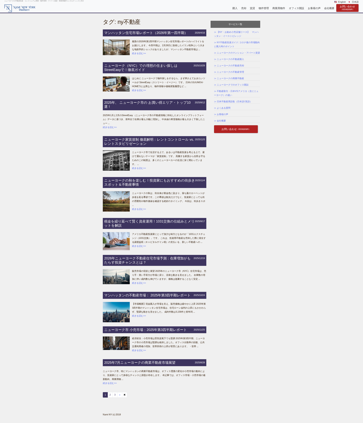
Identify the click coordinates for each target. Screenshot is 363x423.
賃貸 (252, 8)
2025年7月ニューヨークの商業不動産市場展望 (139, 362)
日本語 (355, 2)
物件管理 (264, 8)
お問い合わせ (347, 7)
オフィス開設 (296, 8)
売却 (243, 8)
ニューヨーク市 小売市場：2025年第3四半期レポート (145, 330)
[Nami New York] (20, 8)
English (342, 2)
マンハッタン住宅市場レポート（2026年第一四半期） (146, 33)
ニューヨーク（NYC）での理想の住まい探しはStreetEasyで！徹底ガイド (141, 68)
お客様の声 (314, 8)
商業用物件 (278, 8)
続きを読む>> (139, 53)
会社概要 (329, 8)
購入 (235, 8)
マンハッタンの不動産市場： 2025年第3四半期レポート (147, 295)
